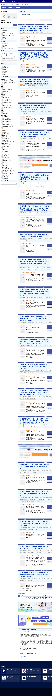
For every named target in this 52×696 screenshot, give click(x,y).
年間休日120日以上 (8, 119)
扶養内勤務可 (6, 178)
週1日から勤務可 (7, 121)
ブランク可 (6, 176)
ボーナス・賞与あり (7, 92)
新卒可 (5, 149)
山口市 (24, 649)
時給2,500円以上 (7, 89)
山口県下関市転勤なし (26, 14)
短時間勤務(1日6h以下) (8, 104)
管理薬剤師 (6, 67)
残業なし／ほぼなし (8, 95)
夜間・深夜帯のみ (7, 107)
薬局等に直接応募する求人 (9, 80)
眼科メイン (6, 157)
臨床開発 (5, 71)
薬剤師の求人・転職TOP (5, 4)
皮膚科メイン (6, 159)
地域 (4, 18)
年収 (8, 53)
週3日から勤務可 (7, 124)
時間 (14, 18)
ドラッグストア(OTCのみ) (9, 35)
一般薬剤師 (6, 66)
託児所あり (6, 138)
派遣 (4, 46)
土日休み (5, 116)
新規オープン (6, 132)
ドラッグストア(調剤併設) (9, 33)
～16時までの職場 (7, 97)
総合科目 (5, 155)
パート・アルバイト (8, 48)
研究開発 (5, 69)
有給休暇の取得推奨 (8, 126)
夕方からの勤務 (7, 105)
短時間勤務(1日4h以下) (8, 102)
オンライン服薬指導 (7, 164)
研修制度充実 (6, 140)
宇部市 (21, 649)
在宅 (5, 165)
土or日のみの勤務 (7, 108)
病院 (4, 32)
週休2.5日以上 (6, 118)
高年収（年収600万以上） (9, 87)
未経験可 (5, 151)
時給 (8, 58)
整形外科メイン (7, 160)
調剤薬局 (5, 30)
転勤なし (5, 130)
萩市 (26, 649)
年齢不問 (5, 147)
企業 (4, 37)
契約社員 (5, 45)
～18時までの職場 (7, 100)
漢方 (4, 162)
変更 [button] (15, 24)
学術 (4, 72)
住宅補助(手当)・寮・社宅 (9, 141)
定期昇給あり (6, 91)
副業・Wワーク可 (7, 144)
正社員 (5, 43)
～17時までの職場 (7, 99)
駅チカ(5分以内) (7, 111)
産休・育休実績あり (8, 136)
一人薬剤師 (6, 154)
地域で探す (12, 4)
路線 (9, 18)
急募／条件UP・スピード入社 (9, 85)
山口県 (17, 4)
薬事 (4, 74)
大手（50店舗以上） (8, 133)
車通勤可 (5, 113)
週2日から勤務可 (7, 123)
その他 (5, 38)
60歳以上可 (6, 146)
